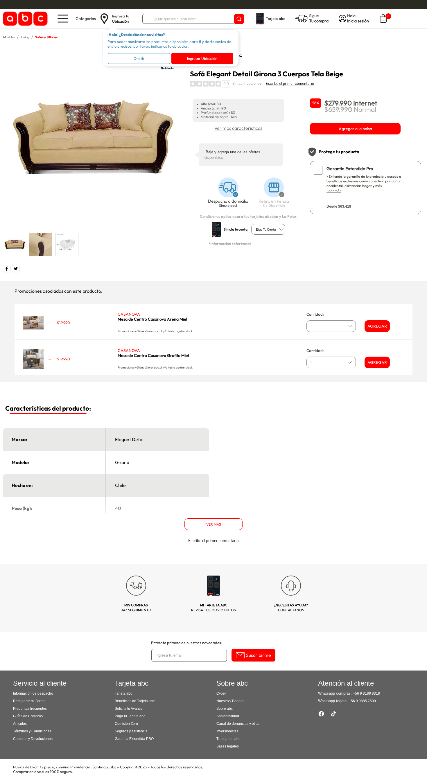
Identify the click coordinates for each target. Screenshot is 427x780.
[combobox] (268, 229)
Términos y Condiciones (32, 731)
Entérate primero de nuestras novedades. (186, 642)
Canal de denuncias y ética (237, 724)
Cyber (221, 693)
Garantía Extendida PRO (134, 739)
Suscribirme (258, 655)
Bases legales (227, 746)
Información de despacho (33, 693)
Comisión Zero (126, 724)
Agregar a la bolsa (355, 128)
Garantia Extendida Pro (349, 168)
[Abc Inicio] (24, 18)
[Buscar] (239, 19)
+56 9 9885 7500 (362, 701)
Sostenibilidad (227, 716)
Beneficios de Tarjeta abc (135, 701)
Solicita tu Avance (129, 709)
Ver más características (238, 128)
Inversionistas (227, 731)
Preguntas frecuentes (30, 709)
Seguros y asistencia (131, 731)
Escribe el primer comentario (290, 83)
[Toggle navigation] (63, 19)
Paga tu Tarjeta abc (130, 716)
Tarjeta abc (123, 693)
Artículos (20, 724)
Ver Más (213, 524)
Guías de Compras (28, 716)
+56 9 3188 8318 (366, 693)
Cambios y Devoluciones (33, 739)
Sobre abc (224, 709)
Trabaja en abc (228, 739)
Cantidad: (315, 314)
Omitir (139, 58)
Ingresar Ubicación (202, 58)
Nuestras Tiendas (230, 701)
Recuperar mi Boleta (29, 701)
